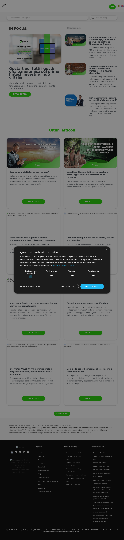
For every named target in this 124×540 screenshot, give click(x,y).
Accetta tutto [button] (92, 286)
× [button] (106, 249)
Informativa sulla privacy (63, 265)
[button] (30, 287)
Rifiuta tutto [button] (67, 286)
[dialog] (62, 270)
